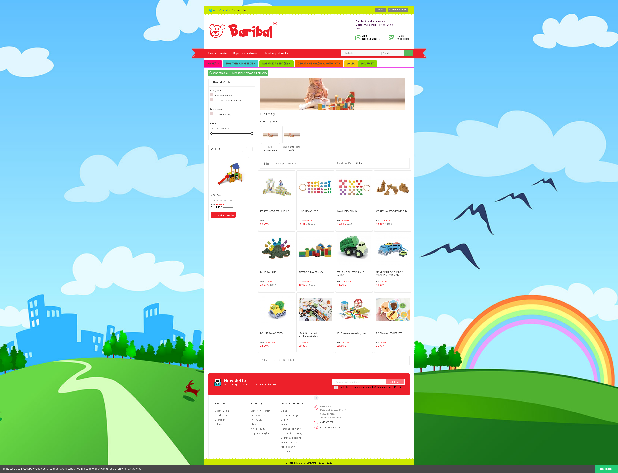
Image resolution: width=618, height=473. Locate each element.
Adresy (218, 424)
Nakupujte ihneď (240, 10)
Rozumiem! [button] (606, 469)
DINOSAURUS (268, 272)
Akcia (254, 424)
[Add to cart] (273, 205)
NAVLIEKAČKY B (347, 211)
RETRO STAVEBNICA (311, 272)
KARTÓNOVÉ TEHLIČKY (274, 211)
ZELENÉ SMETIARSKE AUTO (350, 274)
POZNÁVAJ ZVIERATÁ (389, 333)
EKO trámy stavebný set (351, 333)
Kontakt (380, 10)
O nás (284, 411)
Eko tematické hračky (229, 100)
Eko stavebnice (225, 95)
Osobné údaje (222, 411)
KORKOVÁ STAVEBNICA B (391, 211)
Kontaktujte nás (289, 442)
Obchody (285, 451)
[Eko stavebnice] (270, 135)
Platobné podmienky (275, 53)
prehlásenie (395, 387)
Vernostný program (260, 411)
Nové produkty (258, 429)
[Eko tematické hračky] (291, 135)
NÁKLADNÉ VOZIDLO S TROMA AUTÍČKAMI (390, 274)
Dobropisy (220, 420)
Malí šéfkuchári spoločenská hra (308, 335)
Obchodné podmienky (291, 433)
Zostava (216, 195)
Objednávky (221, 415)
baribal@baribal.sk (371, 39)
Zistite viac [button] (134, 468)
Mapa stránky (288, 447)
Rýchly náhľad (280, 205)
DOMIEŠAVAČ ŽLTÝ (271, 333)
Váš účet (221, 403)
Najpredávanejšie (260, 433)
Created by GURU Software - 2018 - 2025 (309, 462)
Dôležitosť (380, 163)
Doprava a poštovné (245, 53)
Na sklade (223, 114)
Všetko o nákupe (398, 10)
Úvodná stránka (217, 53)
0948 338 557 (326, 422)
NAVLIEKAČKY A (308, 211)
